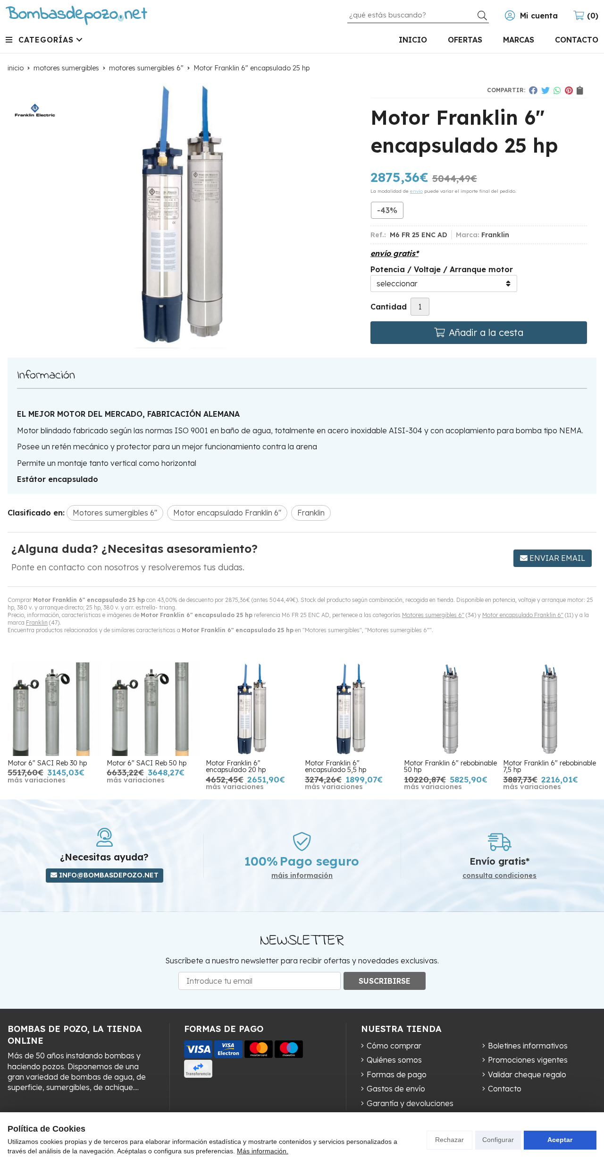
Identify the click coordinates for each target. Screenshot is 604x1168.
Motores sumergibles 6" (433, 614)
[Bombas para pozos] (76, 15)
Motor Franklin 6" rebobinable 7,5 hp (549, 766)
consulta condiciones (499, 876)
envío (416, 191)
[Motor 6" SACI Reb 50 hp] (153, 709)
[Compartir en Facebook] (533, 90)
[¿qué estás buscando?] (418, 14)
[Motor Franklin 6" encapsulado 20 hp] (252, 709)
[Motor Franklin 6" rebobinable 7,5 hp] (549, 709)
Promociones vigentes (528, 1060)
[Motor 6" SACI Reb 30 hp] (54, 709)
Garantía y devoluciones (410, 1103)
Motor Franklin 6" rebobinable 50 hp (450, 766)
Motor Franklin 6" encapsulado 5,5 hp (335, 766)
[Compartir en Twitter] (545, 90)
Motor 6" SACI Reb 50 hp (146, 763)
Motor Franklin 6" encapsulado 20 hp (236, 766)
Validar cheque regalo (527, 1074)
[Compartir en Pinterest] (569, 90)
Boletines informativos (528, 1045)
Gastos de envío (396, 1088)
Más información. (262, 1151)
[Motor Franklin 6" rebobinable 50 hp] (450, 709)
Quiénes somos (394, 1060)
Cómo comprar (394, 1045)
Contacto (504, 1088)
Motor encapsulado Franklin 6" (522, 614)
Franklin (37, 622)
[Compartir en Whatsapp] (557, 90)
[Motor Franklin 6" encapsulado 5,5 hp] (351, 709)
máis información (302, 876)
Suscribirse (385, 981)
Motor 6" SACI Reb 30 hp (47, 763)
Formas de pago (397, 1074)
